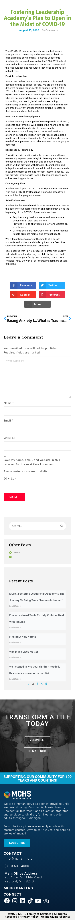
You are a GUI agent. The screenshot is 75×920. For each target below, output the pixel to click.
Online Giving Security (55, 916)
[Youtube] (38, 900)
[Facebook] (7, 900)
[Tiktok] (30, 900)
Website (9, 438)
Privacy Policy (29, 916)
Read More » (15, 606)
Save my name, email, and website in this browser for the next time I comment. (32, 462)
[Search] (61, 526)
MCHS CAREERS (18, 888)
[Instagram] (14, 900)
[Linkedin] (22, 900)
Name (8, 403)
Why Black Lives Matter (23, 651)
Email (7, 420)
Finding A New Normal (23, 636)
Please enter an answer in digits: (26, 471)
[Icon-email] (45, 900)
